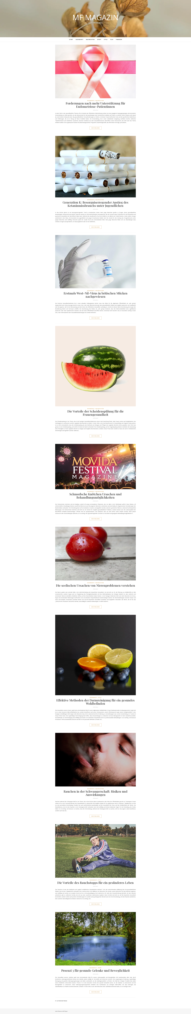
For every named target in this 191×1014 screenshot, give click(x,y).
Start (71, 39)
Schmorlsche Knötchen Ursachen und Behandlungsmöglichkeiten (95, 495)
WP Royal (65, 1011)
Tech (111, 39)
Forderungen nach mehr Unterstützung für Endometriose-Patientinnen (95, 104)
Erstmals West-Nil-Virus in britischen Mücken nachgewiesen (95, 294)
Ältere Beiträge (61, 1000)
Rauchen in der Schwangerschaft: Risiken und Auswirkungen (95, 793)
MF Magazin (95, 17)
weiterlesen (95, 128)
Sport (99, 39)
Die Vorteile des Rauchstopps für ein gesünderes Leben (95, 883)
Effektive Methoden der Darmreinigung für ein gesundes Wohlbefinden (95, 701)
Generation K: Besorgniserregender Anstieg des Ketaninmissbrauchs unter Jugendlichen (95, 204)
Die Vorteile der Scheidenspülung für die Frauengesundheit (95, 412)
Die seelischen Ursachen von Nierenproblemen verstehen (95, 585)
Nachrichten (90, 39)
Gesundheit (79, 39)
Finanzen (119, 39)
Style (105, 39)
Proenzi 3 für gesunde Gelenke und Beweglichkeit (95, 970)
